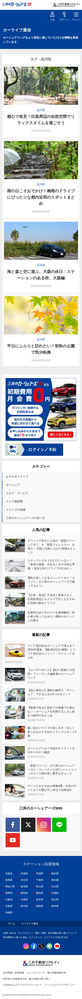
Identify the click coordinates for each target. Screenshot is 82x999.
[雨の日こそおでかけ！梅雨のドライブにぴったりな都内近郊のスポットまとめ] (41, 160)
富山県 (39, 886)
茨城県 (39, 873)
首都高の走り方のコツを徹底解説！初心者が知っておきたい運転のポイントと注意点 (51, 616)
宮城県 (24, 873)
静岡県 (24, 893)
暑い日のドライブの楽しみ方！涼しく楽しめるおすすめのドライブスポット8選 (51, 731)
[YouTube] (13, 840)
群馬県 (9, 880)
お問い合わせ (9, 933)
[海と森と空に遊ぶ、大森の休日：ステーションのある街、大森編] (41, 241)
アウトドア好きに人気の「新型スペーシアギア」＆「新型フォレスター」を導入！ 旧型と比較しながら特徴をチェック (51, 546)
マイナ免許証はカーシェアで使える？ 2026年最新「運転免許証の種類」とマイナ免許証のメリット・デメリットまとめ (51, 651)
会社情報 (8, 972)
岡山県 (55, 899)
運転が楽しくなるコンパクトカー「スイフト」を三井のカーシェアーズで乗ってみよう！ (51, 581)
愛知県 (39, 893)
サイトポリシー (25, 933)
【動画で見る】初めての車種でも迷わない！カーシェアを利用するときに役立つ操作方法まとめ (51, 711)
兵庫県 (24, 899)
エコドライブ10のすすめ (56, 937)
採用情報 (19, 972)
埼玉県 (24, 880)
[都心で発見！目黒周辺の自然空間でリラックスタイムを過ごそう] (41, 86)
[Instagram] (44, 825)
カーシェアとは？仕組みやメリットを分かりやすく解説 (51, 750)
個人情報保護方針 (56, 972)
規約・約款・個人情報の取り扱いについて (56, 933)
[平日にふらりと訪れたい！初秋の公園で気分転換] (41, 315)
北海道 (9, 873)
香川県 (24, 906)
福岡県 (39, 906)
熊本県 (55, 906)
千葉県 (39, 880)
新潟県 (24, 886)
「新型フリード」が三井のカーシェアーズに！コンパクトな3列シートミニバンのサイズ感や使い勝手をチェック (51, 769)
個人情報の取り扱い (39, 978)
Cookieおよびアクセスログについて (22, 984)
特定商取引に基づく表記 (15, 937)
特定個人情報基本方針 (15, 978)
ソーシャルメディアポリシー (59, 984)
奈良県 (39, 899)
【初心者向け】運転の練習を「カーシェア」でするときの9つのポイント (51, 692)
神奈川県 (10, 886)
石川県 (55, 886)
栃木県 (55, 873)
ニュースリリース (35, 972)
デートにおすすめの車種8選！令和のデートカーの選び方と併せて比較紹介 (51, 787)
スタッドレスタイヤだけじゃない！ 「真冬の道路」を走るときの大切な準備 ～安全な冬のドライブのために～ (51, 564)
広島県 (9, 906)
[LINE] (59, 825)
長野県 (9, 893)
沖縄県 (9, 912)
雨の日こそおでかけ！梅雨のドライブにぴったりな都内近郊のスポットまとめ (41, 197)
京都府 (55, 893)
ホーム (11, 923)
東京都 (55, 880)
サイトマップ (35, 937)
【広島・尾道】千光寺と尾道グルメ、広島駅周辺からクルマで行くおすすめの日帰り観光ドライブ (51, 599)
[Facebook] (13, 825)
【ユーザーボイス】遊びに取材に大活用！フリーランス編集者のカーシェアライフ (51, 673)
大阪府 (9, 899)
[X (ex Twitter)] (28, 825)
